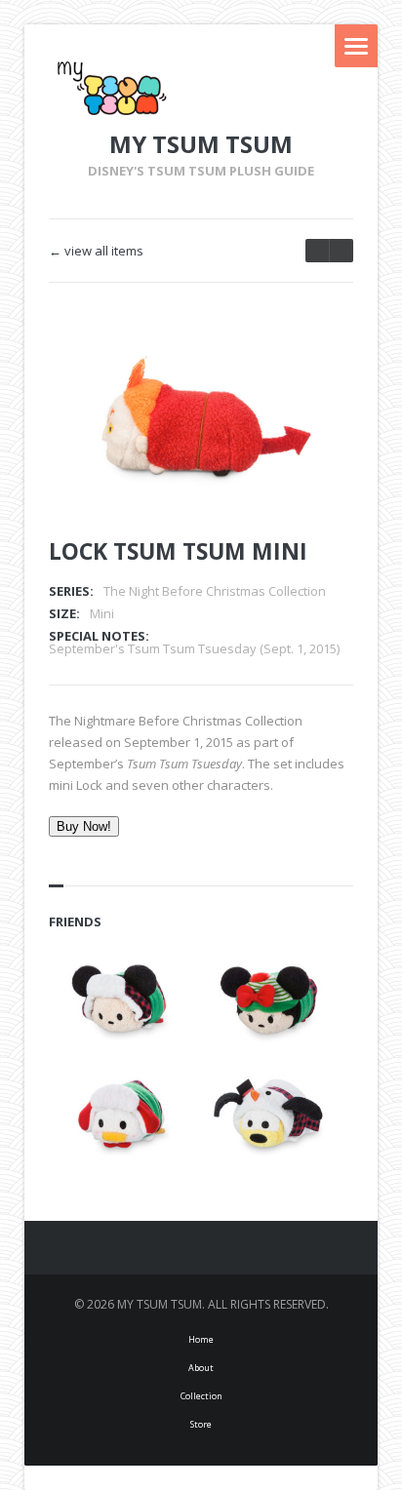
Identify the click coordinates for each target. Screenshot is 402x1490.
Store (201, 1424)
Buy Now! (84, 826)
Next (312, 372)
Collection (201, 1396)
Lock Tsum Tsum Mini (178, 551)
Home (201, 1339)
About (201, 1367)
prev (341, 250)
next (317, 250)
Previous (278, 372)
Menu (356, 45)
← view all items (96, 251)
